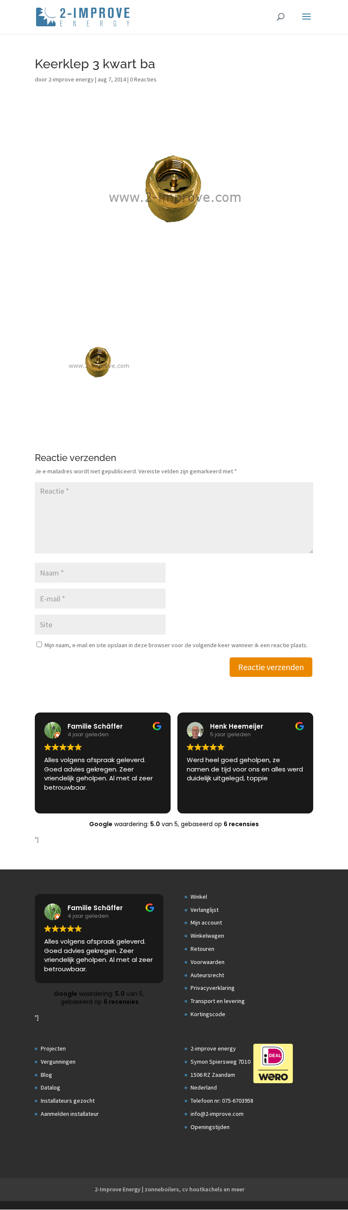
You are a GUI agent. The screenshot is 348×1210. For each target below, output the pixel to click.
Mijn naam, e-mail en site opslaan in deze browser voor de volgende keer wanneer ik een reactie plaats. (176, 645)
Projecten (53, 1048)
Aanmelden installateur (70, 1114)
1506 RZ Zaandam (213, 1075)
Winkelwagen (207, 935)
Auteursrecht (207, 975)
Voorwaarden (208, 962)
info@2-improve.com (217, 1114)
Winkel (199, 896)
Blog (46, 1075)
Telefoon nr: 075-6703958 (222, 1100)
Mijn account (206, 922)
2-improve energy (71, 79)
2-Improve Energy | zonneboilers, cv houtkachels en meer (169, 1189)
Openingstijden (210, 1127)
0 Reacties (143, 79)
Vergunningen (58, 1061)
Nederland (204, 1087)
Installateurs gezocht (68, 1100)
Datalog (50, 1087)
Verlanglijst (205, 910)
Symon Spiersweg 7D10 (220, 1061)
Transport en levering (218, 1001)
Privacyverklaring (213, 988)
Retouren (202, 949)
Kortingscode (208, 1014)
